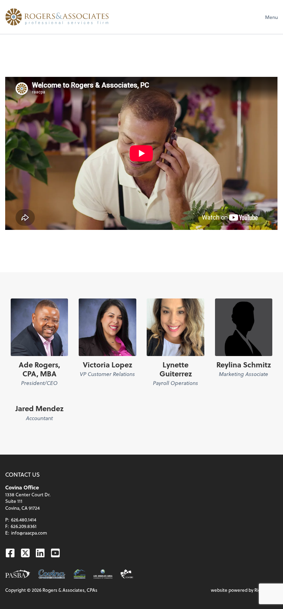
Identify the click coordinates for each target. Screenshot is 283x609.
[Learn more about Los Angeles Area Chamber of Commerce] (103, 574)
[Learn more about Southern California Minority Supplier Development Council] (126, 574)
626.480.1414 (23, 519)
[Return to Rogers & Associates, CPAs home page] (57, 17)
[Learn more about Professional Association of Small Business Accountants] (17, 574)
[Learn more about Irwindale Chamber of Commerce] (80, 574)
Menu (271, 17)
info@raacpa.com (29, 532)
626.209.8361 (24, 526)
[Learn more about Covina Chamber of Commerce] (51, 574)
